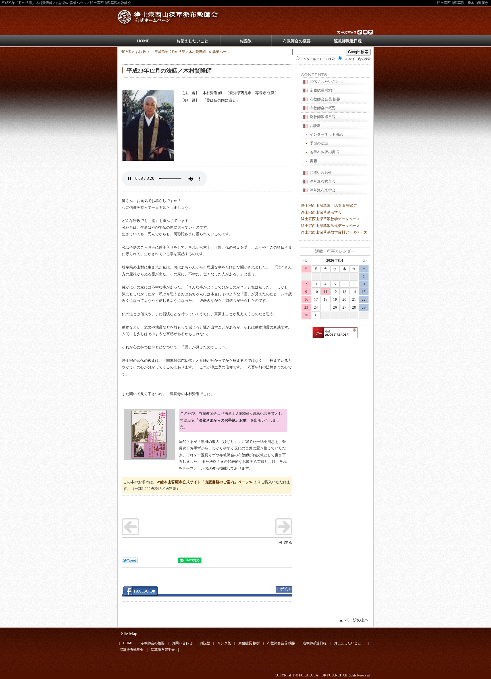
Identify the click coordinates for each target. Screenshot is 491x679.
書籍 (313, 161)
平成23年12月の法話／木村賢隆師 (169, 70)
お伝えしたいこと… (194, 41)
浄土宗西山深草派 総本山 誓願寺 (329, 205)
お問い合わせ (321, 172)
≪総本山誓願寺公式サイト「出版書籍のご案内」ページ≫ (205, 482)
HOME (143, 41)
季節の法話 (319, 143)
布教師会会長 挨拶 (325, 99)
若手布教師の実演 (324, 152)
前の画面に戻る (285, 542)
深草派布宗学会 (323, 190)
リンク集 (224, 643)
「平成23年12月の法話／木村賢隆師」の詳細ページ (190, 52)
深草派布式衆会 (323, 181)
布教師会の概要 (297, 41)
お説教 (245, 41)
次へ (283, 526)
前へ (130, 526)
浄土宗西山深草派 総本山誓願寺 (462, 3)
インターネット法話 (326, 134)
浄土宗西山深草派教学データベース (330, 219)
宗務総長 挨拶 (321, 90)
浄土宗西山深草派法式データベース (330, 226)
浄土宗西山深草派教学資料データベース (334, 232)
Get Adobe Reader (335, 332)
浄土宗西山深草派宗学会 (321, 212)
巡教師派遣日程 (348, 41)
